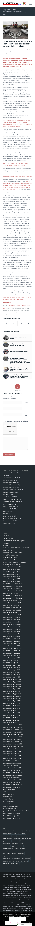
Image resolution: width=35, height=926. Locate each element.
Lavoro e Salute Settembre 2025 (12, 784)
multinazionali (6, 853)
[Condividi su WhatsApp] (21, 323)
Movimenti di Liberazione (10, 499)
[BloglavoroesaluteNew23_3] (14, 3)
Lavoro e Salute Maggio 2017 (12, 682)
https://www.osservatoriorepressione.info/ (19, 305)
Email (26, 408)
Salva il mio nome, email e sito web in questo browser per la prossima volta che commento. (16, 420)
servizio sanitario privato (10, 518)
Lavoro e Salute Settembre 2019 (12, 770)
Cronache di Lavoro (9, 482)
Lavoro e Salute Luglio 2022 (11, 670)
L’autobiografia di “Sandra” (11, 557)
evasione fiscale (7, 836)
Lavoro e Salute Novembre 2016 (13, 725)
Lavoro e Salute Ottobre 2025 (12, 761)
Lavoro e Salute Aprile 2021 (11, 572)
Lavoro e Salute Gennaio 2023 (12, 631)
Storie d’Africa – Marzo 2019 (11, 818)
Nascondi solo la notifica (12, 923)
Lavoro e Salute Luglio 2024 (11, 674)
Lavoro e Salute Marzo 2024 (11, 720)
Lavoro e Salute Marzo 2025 (11, 722)
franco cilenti (28, 836)
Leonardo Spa (19, 308)
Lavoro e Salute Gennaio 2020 (12, 624)
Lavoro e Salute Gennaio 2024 (12, 634)
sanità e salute (7, 516)
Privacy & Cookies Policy (10, 806)
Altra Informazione (23, 49)
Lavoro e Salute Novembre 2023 (13, 741)
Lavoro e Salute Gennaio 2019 (12, 622)
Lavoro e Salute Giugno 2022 (12, 646)
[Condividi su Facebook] (6, 323)
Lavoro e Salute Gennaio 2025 (12, 636)
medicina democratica (20, 848)
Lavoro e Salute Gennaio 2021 (12, 627)
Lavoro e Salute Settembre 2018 (12, 768)
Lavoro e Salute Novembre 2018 (13, 729)
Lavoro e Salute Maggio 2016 (12, 679)
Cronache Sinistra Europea (11, 490)
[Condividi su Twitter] (14, 323)
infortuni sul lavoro (24, 841)
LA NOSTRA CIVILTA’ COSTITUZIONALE (14, 562)
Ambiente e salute (8, 473)
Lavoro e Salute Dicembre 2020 (12, 586)
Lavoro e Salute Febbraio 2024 (12, 610)
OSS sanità (6, 513)
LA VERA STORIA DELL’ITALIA (11, 564)
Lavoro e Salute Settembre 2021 (12, 775)
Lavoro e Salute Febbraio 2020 (12, 600)
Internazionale (6, 55)
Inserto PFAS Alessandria (10, 555)
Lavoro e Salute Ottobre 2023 (12, 756)
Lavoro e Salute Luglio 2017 (11, 658)
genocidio (9, 838)
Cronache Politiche (15, 51)
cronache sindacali (8, 506)
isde (13, 843)
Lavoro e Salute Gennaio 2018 (12, 619)
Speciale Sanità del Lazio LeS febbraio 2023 (16, 811)
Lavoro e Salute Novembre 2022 (13, 739)
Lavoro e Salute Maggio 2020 (12, 689)
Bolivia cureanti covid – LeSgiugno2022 (15, 540)
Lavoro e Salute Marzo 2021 (11, 713)
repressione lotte (7, 856)
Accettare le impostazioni (18, 919)
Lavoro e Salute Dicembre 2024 (12, 596)
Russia (4, 310)
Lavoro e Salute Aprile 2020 (11, 569)
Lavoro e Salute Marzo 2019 (11, 708)
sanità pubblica (24, 861)
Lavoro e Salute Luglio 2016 (11, 655)
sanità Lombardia (26, 858)
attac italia (12, 830)
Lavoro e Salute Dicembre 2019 (12, 584)
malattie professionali (8, 848)
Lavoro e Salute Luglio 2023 (11, 672)
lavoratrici (6, 511)
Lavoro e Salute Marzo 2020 (11, 710)
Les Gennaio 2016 (8, 794)
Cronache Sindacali (8, 487)
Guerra (13, 308)
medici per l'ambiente (8, 851)
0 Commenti (13, 49)
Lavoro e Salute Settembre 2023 (12, 780)
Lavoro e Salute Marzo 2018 (11, 706)
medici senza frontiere (20, 851)
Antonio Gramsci (8, 536)
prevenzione (21, 853)
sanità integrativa (16, 858)
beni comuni (19, 830)
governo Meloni (7, 841)
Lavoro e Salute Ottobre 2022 (12, 753)
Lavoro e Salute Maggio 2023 (12, 696)
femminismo (20, 836)
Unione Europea (14, 863)
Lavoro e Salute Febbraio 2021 (12, 603)
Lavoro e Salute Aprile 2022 (11, 574)
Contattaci (6, 543)
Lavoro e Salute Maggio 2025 (12, 701)
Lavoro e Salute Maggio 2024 (12, 698)
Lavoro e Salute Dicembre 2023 (12, 593)
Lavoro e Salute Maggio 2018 (12, 684)
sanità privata (16, 861)
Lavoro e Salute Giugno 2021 (12, 643)
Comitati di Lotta (6, 51)
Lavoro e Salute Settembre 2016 (12, 763)
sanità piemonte (7, 861)
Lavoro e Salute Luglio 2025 (11, 677)
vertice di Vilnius (25, 312)
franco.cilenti (22, 55)
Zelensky (5, 314)
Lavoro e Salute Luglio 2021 (11, 667)
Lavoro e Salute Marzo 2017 (11, 703)
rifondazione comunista (18, 856)
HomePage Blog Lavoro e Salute (12, 552)
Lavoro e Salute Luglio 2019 (11, 662)
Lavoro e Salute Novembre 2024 (13, 744)
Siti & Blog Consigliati (9, 808)
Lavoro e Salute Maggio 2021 (12, 691)
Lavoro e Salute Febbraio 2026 (12, 615)
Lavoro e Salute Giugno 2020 (12, 641)
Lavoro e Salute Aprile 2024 (11, 579)
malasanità (20, 846)
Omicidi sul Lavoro (8, 799)
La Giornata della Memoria (11, 560)
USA (19, 312)
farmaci (14, 836)
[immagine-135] (15, 30)
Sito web (26, 414)
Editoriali (5, 545)
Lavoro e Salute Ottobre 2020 (12, 749)
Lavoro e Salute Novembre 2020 (13, 734)
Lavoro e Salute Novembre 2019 (13, 732)
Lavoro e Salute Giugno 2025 (12, 653)
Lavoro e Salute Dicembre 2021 (12, 588)
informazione (15, 841)
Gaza (4, 838)
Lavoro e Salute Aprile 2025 (11, 581)
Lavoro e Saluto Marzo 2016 (11, 787)
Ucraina (22, 310)
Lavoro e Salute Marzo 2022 (11, 715)
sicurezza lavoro (8, 521)
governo (29, 838)
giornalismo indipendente (20, 838)
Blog (29, 49)
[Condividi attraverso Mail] (28, 323)
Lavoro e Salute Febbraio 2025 (12, 612)
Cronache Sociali (11, 53)
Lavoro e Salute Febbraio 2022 (12, 605)
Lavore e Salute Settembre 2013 (12, 567)
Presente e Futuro (8, 804)
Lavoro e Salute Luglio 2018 (11, 660)
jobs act (22, 843)
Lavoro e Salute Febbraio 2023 (12, 607)
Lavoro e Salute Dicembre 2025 (12, 598)
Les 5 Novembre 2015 (9, 789)
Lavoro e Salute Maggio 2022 (12, 694)
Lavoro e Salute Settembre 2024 (12, 782)
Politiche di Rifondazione (10, 502)
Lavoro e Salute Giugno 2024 (12, 651)
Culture (17, 53)
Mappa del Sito (7, 796)
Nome (26, 402)
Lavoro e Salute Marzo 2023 (11, 718)
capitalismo (26, 830)
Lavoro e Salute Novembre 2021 (13, 737)
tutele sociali (6, 863)
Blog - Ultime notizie (9, 10)
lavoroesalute (6, 846)
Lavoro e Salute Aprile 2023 (11, 576)
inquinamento (6, 843)
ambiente (5, 830)
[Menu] (29, 3)
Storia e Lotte (13, 55)
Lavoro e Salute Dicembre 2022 (12, 591)
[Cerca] (25, 3)
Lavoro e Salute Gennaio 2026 (12, 639)
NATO (24, 308)
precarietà (14, 853)
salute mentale (6, 858)
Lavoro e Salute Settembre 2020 (12, 773)
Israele (16, 843)
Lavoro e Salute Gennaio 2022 (12, 629)
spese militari (9, 310)
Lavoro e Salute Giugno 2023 (12, 648)
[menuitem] (25, 3)
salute (27, 856)
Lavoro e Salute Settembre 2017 (12, 765)
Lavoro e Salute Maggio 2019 (12, 686)
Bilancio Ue (8, 308)
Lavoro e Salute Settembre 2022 (12, 777)
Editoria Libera (22, 53)
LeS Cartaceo (6, 792)
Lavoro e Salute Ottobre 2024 (12, 758)
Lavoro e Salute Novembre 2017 (13, 727)
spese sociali (17, 310)
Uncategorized (7, 523)
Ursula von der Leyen (12, 312)
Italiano (21, 924)
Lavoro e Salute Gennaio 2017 (12, 617)
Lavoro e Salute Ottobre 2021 (12, 751)
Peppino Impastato (8, 801)
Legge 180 (13, 846)
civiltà (14, 833)
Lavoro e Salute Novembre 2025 (13, 746)
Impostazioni (26, 923)
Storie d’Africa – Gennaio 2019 (12, 813)
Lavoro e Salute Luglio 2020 (11, 665)
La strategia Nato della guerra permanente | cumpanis (17, 176)
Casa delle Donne (7, 833)
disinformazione (21, 833)
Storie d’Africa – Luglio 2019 (11, 816)
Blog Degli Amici (8, 538)
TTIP (30, 861)
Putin (28, 308)
